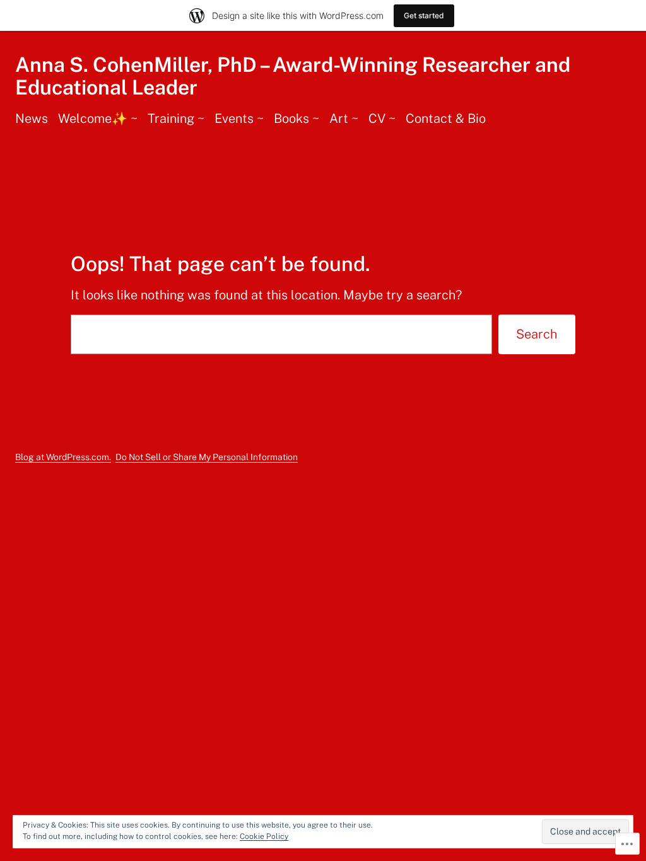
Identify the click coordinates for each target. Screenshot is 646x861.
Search (536, 334)
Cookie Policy (264, 836)
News (31, 118)
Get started (424, 15)
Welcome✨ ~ (98, 118)
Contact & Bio (446, 118)
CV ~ (382, 118)
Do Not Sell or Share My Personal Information (206, 457)
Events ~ (239, 118)
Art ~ (343, 118)
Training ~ (176, 118)
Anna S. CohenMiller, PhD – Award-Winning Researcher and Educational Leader (292, 76)
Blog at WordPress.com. (63, 457)
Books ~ (296, 118)
